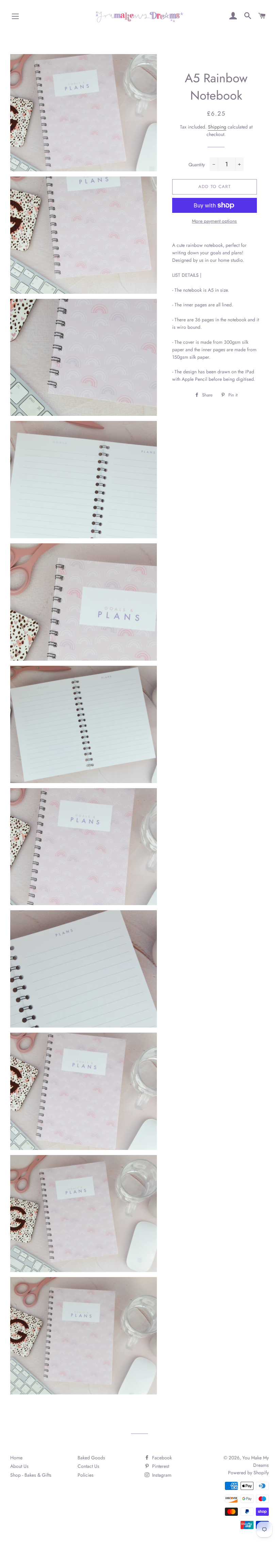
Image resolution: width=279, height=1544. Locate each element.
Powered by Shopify (248, 1472)
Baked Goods (91, 1457)
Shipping (217, 126)
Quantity (196, 164)
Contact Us (88, 1466)
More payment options (214, 221)
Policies (86, 1475)
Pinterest (160, 1466)
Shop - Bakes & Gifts (30, 1475)
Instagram (161, 1475)
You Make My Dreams (255, 1461)
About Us (19, 1466)
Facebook (161, 1457)
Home (16, 1457)
